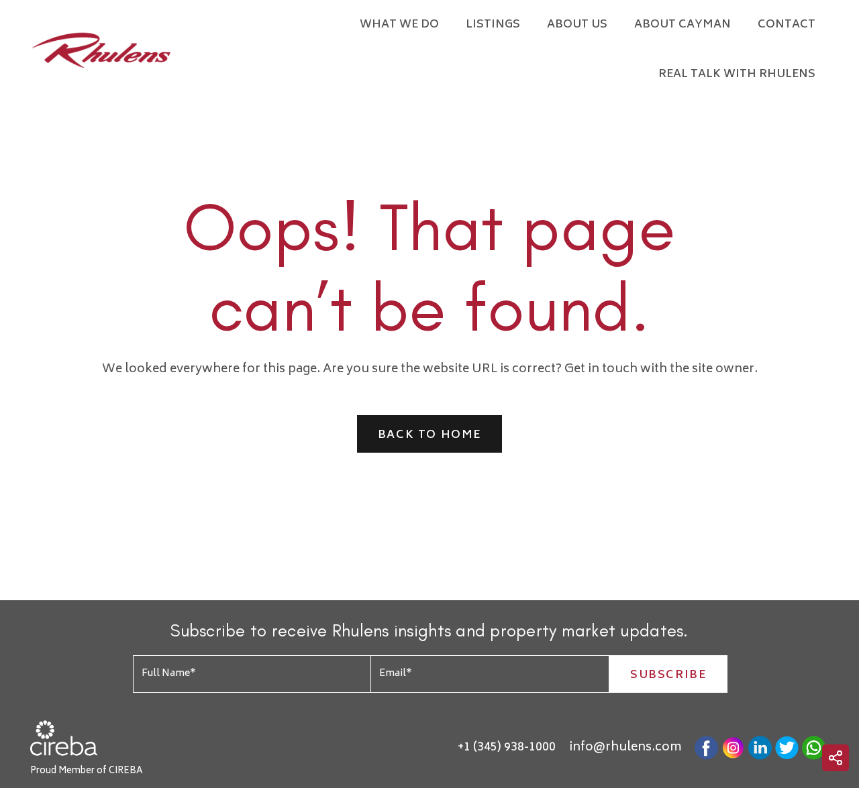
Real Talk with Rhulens (736, 74)
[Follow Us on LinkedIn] (760, 748)
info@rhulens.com (625, 747)
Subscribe (668, 675)
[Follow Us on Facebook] (706, 748)
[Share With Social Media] (835, 757)
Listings (493, 24)
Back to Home (429, 435)
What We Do (399, 24)
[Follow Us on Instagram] (733, 748)
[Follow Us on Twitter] (787, 748)
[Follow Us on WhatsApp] (813, 748)
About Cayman (682, 24)
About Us (577, 24)
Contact (786, 24)
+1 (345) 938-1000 (507, 747)
